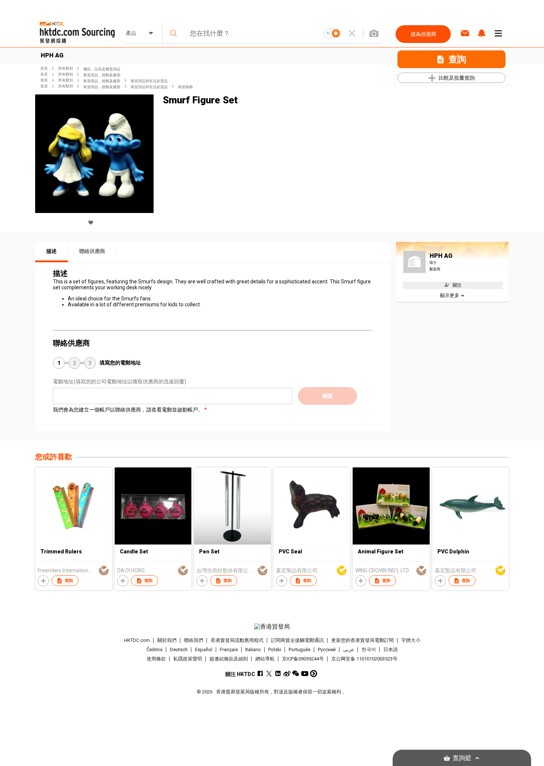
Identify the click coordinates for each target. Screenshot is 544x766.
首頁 (44, 68)
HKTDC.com (137, 640)
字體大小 (410, 640)
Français (229, 649)
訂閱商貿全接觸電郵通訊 (297, 640)
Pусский (327, 649)
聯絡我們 (193, 640)
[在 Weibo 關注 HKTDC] (287, 673)
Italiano (253, 649)
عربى (348, 649)
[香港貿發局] (272, 626)
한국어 (369, 649)
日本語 (390, 649)
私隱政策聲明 (187, 659)
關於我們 (167, 640)
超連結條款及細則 (228, 659)
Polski (274, 649)
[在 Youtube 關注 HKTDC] (304, 673)
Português (299, 649)
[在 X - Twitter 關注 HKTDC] (269, 673)
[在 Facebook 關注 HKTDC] (260, 673)
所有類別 (65, 68)
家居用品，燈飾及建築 (101, 75)
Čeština (154, 649)
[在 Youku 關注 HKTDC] (313, 673)
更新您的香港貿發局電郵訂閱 (362, 640)
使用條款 (156, 659)
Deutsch (179, 649)
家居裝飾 (185, 87)
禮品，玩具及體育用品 (101, 69)
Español (203, 649)
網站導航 (265, 659)
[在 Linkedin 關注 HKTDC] (278, 673)
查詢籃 (462, 758)
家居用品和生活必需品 (149, 81)
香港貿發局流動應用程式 (237, 640)
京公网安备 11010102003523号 (364, 659)
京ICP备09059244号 (303, 659)
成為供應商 (423, 34)
